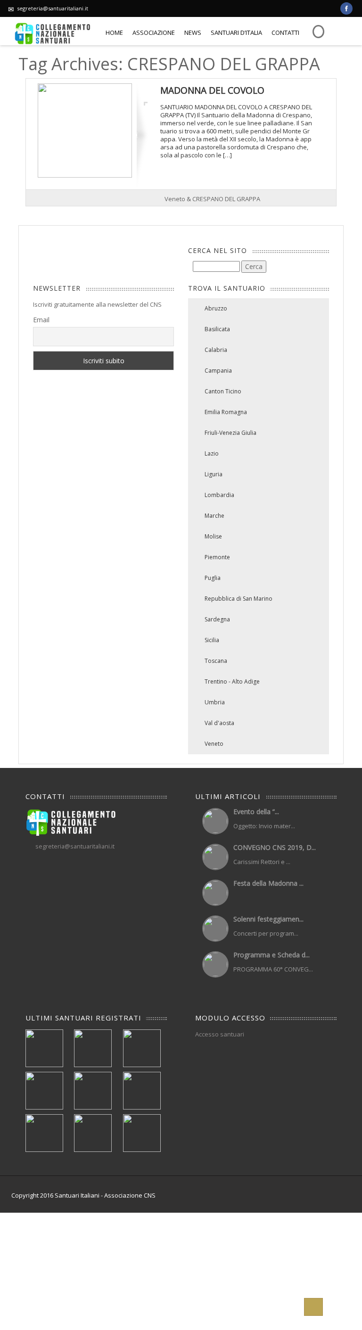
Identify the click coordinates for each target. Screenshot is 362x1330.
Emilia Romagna (226, 412)
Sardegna (217, 619)
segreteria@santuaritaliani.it (52, 8)
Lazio (212, 453)
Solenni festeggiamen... (268, 918)
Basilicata (217, 329)
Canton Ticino (223, 391)
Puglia (213, 578)
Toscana (216, 661)
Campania (218, 371)
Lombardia (219, 495)
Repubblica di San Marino (238, 599)
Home (114, 32)
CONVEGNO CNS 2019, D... (274, 847)
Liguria (213, 474)
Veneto (214, 744)
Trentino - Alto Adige (232, 681)
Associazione (153, 32)
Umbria (215, 702)
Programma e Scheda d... (271, 954)
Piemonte (217, 557)
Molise (213, 536)
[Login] (317, 29)
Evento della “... (256, 811)
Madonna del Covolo (212, 90)
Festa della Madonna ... (268, 883)
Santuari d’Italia (236, 32)
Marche (214, 516)
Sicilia (212, 640)
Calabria (216, 350)
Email (41, 319)
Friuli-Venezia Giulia (230, 433)
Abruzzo (216, 308)
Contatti (285, 32)
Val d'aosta (219, 723)
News (192, 32)
